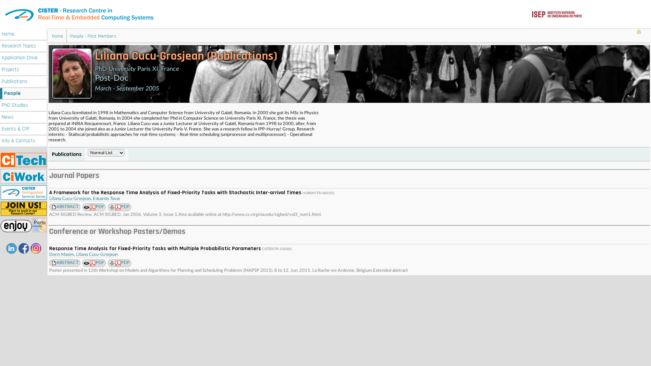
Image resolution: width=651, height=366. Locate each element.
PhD (15, 105)
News (8, 117)
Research (19, 45)
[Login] (639, 32)
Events (15, 129)
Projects (10, 69)
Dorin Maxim (61, 254)
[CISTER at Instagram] (36, 248)
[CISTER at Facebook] (23, 248)
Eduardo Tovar (106, 199)
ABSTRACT (67, 207)
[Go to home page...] (325, 14)
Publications (14, 81)
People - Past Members (93, 36)
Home (8, 34)
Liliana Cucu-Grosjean (70, 199)
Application (20, 57)
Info (18, 140)
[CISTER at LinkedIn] (11, 248)
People (12, 93)
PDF (100, 207)
